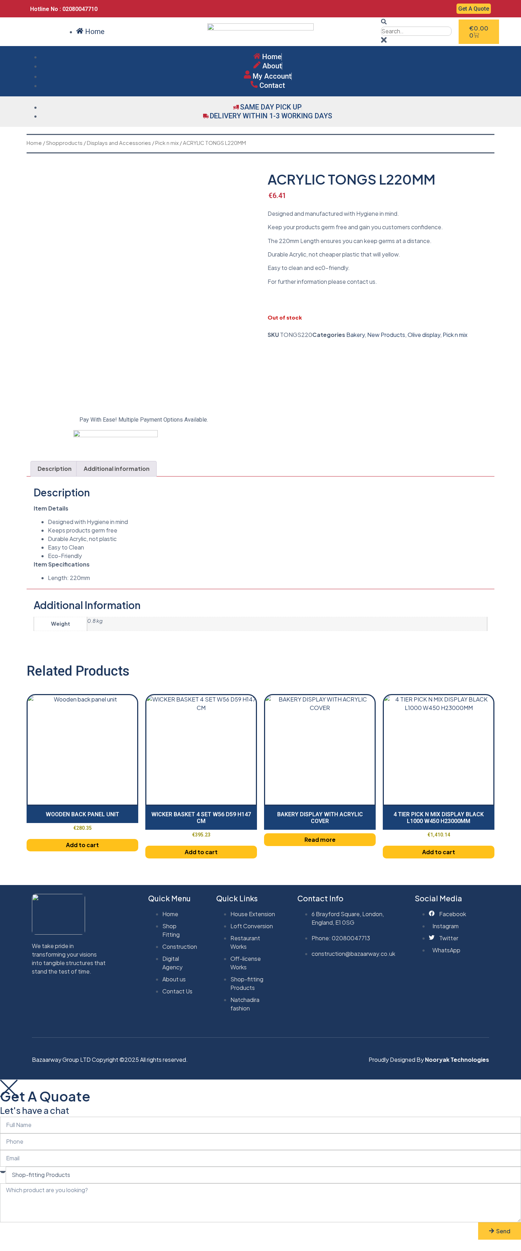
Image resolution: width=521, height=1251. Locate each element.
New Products (386, 334)
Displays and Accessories (119, 143)
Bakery (355, 334)
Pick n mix (167, 143)
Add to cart (82, 845)
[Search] (384, 22)
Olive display (424, 334)
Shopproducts (64, 143)
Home (34, 143)
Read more (320, 839)
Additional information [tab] (117, 468)
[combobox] (416, 31)
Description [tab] (55, 468)
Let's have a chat (34, 1110)
